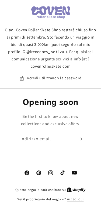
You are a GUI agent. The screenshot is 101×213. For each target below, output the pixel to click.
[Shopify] (76, 189)
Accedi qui (75, 199)
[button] (50, 78)
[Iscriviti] (80, 139)
